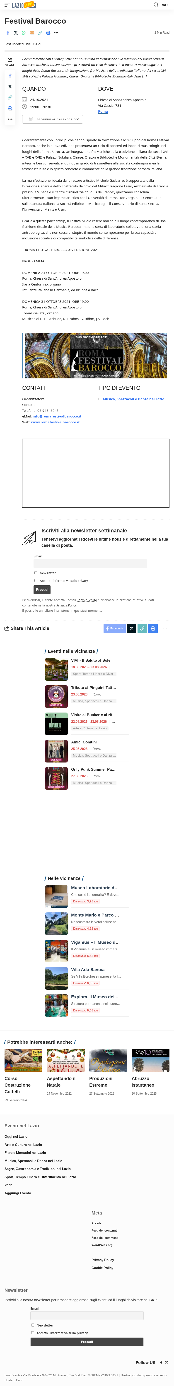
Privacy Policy (66, 605)
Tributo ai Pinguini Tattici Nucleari (102, 688)
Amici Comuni (84, 742)
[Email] (32, 32)
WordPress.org (102, 1245)
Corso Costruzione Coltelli (18, 1085)
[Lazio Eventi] (24, 5)
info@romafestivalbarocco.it (57, 416)
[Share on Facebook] (8, 32)
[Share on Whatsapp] (24, 32)
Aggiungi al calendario (56, 119)
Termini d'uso (87, 600)
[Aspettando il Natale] (66, 1060)
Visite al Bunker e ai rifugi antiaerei (103, 715)
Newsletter (47, 573)
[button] (8, 5)
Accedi (96, 1223)
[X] (166, 1363)
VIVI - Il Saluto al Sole (90, 660)
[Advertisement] (87, 835)
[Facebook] (161, 1363)
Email (37, 556)
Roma (103, 111)
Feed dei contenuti (105, 1230)
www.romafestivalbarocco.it (55, 422)
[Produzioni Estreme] (108, 1060)
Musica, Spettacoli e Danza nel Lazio (133, 399)
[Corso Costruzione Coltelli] (23, 1060)
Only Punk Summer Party (94, 769)
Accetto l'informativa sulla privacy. (64, 581)
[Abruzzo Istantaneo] (150, 1060)
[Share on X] (16, 32)
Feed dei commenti (105, 1237)
